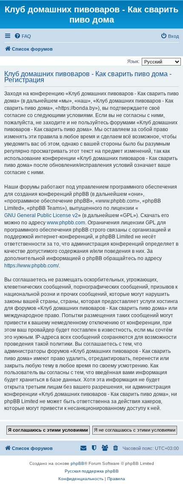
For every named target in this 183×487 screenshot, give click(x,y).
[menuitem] (22, 36)
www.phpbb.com (66, 223)
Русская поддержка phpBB (92, 471)
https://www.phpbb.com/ (31, 266)
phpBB (77, 463)
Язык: (133, 61)
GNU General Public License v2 (41, 215)
